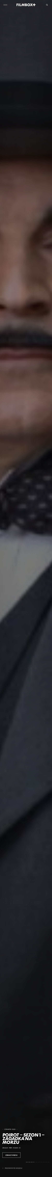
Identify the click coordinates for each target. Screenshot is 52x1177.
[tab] (27, 1162)
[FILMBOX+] (26, 4)
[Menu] (5, 5)
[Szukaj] (47, 4)
